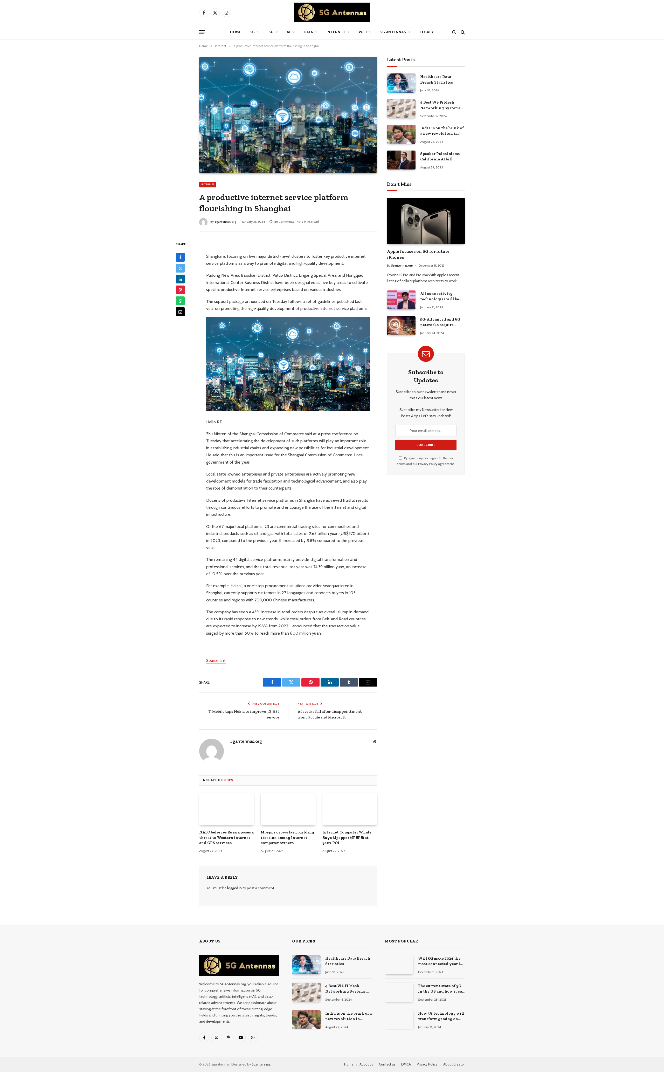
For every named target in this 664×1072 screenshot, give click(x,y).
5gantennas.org (225, 221)
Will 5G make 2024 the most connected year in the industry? (440, 961)
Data (308, 32)
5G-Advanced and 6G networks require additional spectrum (440, 322)
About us (366, 1064)
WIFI (363, 32)
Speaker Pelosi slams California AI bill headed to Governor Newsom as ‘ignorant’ (440, 156)
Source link (216, 660)
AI (288, 32)
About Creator (454, 1064)
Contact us (387, 1064)
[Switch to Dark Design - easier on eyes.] (454, 32)
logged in (234, 888)
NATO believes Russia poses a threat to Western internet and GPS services (226, 837)
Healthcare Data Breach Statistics (436, 79)
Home (235, 32)
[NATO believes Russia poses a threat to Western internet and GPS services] (226, 809)
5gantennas (261, 1064)
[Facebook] (180, 257)
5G (252, 32)
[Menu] (202, 32)
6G (270, 32)
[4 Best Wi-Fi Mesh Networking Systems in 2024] (401, 108)
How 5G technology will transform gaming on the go (441, 1016)
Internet (336, 32)
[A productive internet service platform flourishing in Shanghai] (288, 115)
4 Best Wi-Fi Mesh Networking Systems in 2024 (440, 105)
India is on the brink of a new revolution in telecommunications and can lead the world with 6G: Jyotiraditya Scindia (442, 131)
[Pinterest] (180, 290)
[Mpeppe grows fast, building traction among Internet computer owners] (288, 809)
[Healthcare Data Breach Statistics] (401, 82)
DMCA (406, 1064)
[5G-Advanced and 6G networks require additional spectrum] (401, 325)
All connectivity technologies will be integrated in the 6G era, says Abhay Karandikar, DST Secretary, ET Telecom (440, 296)
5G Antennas (393, 32)
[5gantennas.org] (332, 12)
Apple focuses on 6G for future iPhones (418, 254)
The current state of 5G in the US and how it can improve (441, 988)
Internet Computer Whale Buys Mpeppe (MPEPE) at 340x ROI (346, 837)
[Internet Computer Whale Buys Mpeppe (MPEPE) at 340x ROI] (349, 809)
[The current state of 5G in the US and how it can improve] (399, 992)
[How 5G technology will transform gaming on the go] (399, 1019)
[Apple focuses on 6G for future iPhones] (426, 221)
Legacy (427, 32)
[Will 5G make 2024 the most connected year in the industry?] (399, 964)
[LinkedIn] (180, 279)
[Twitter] (180, 268)
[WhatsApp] (180, 300)
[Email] (180, 311)
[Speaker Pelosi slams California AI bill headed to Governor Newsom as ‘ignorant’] (401, 160)
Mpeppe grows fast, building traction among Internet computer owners (287, 837)
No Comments (284, 221)
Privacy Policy (427, 464)
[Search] (462, 32)
